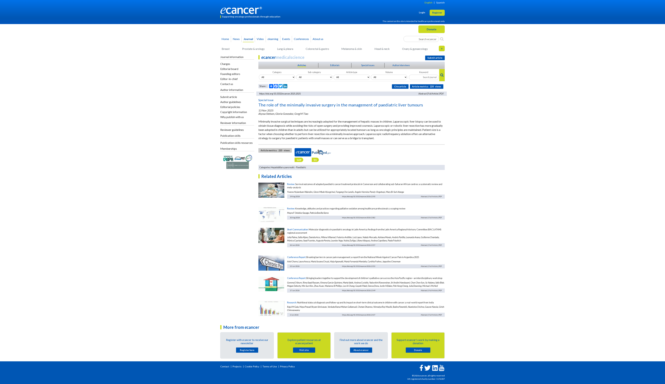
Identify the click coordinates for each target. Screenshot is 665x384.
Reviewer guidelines (232, 129)
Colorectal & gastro (317, 48)
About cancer (361, 350)
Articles (302, 65)
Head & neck (382, 48)
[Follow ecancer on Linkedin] (435, 367)
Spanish (440, 2)
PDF (442, 93)
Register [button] (437, 12)
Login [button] (422, 12)
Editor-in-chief (229, 78)
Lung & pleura (285, 48)
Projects (237, 366)
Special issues (367, 65)
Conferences (301, 38)
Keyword (423, 72)
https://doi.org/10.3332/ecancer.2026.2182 (358, 217)
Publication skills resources (236, 142)
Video (260, 38)
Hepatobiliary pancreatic (283, 167)
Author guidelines (230, 101)
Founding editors (230, 73)
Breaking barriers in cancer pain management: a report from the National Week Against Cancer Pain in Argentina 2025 (362, 257)
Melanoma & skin (351, 48)
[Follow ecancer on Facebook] (421, 367)
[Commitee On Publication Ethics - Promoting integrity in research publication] (237, 165)
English (428, 2)
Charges (225, 63)
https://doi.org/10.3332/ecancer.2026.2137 (358, 315)
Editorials (334, 65)
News (236, 38)
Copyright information (233, 112)
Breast (226, 48)
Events (286, 38)
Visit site (304, 350)
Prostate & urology (253, 48)
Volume (389, 72)
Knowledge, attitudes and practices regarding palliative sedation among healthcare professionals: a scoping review (350, 208)
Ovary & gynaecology (415, 48)
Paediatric (301, 167)
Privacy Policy (287, 366)
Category (277, 72)
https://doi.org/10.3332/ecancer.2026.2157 (358, 245)
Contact (225, 366)
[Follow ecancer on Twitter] (427, 367)
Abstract (422, 93)
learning (273, 38)
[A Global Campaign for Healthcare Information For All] (249, 158)
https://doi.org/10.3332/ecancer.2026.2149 (358, 290)
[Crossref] (239, 158)
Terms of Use (269, 366)
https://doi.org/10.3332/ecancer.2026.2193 (358, 196)
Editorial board (229, 68)
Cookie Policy (252, 366)
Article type (351, 72)
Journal (248, 38)
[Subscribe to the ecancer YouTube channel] (441, 367)
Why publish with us (232, 117)
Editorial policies (230, 107)
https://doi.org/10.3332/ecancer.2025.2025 (280, 93)
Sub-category (314, 72)
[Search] (442, 39)
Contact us (226, 83)
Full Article (433, 93)
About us (318, 38)
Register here (247, 350)
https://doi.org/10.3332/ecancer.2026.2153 (358, 266)
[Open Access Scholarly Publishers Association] (228, 158)
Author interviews (401, 65)
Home (225, 38)
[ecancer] (242, 9)
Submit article (228, 96)
